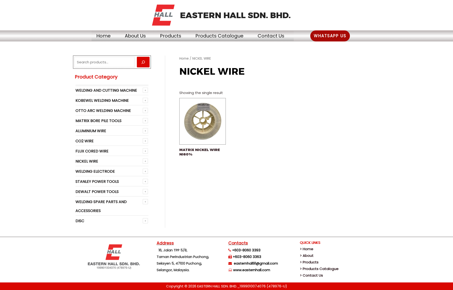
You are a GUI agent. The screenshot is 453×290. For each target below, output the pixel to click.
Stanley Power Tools (97, 181)
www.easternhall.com (251, 270)
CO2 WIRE (85, 141)
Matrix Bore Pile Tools (99, 120)
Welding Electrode (95, 171)
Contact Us (271, 36)
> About (307, 255)
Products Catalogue (219, 36)
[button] (330, 35)
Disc (80, 221)
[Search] (143, 62)
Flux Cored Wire (92, 151)
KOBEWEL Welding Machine (102, 100)
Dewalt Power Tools (97, 191)
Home (103, 36)
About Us (135, 36)
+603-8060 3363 (247, 256)
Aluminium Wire (91, 131)
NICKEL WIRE (87, 161)
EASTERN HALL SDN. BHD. (235, 15)
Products (170, 36)
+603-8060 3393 (246, 250)
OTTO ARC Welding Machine (103, 110)
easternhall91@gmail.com (256, 263)
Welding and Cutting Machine (106, 90)
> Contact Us (311, 275)
